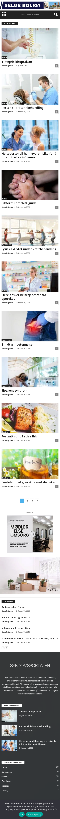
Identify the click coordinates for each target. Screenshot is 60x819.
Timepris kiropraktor (17, 62)
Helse (4, 57)
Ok (21, 814)
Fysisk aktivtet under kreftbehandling (29, 249)
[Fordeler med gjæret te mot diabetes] (30, 464)
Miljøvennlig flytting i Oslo (16, 628)
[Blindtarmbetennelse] (30, 326)
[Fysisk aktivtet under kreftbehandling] (30, 230)
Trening (5, 790)
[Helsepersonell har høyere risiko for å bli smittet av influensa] (30, 135)
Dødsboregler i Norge (13, 607)
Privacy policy (34, 814)
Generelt (5, 776)
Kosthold (6, 432)
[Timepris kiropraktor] (30, 43)
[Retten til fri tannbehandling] (30, 89)
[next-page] (6, 647)
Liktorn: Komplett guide (19, 203)
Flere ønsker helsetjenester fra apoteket (24, 297)
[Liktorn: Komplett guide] (30, 185)
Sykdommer (6, 245)
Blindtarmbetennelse (17, 345)
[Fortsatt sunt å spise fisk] (30, 418)
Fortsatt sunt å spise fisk (19, 436)
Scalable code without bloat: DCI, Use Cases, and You (30, 638)
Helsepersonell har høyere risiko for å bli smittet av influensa (29, 155)
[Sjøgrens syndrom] (30, 372)
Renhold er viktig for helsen (16, 617)
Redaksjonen (8, 66)
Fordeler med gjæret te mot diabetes (29, 482)
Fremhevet (6, 781)
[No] (56, 809)
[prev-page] (3, 647)
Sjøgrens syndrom (15, 391)
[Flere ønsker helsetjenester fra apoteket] (30, 276)
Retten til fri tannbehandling (23, 108)
